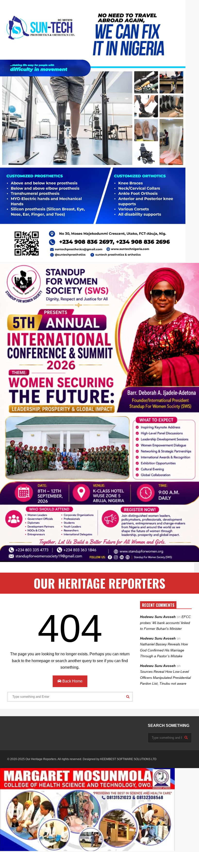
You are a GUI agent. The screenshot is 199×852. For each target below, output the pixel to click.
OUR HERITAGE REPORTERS (99, 583)
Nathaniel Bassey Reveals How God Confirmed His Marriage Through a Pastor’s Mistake (164, 650)
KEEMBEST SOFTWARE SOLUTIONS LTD (128, 759)
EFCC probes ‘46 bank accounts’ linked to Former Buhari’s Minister (165, 623)
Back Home (72, 681)
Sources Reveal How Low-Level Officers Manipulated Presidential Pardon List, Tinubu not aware (165, 677)
